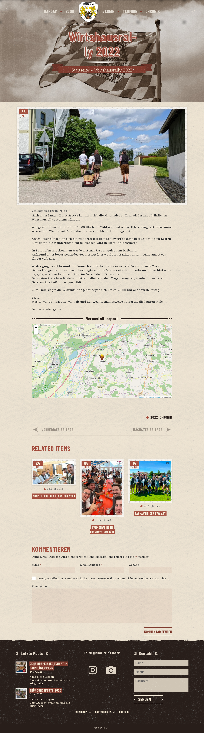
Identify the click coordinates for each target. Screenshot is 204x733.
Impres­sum (81, 712)
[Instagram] (92, 670)
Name (37, 564)
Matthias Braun (47, 211)
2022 (154, 417)
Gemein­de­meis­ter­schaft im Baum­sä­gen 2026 (49, 666)
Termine (130, 11)
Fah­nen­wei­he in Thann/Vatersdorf (102, 529)
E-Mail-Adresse (91, 564)
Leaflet (142, 397)
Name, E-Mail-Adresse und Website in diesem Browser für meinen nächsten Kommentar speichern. (103, 578)
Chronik (152, 11)
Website (134, 564)
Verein (108, 11)
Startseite (80, 69)
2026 (50, 489)
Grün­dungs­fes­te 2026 (45, 690)
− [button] (36, 332)
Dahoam (50, 11)
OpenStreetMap (154, 397)
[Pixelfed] (111, 670)
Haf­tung (124, 712)
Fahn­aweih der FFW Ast (150, 513)
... (45, 683)
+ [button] (36, 327)
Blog (70, 11)
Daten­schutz (103, 712)
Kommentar (41, 586)
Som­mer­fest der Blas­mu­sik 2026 (54, 496)
